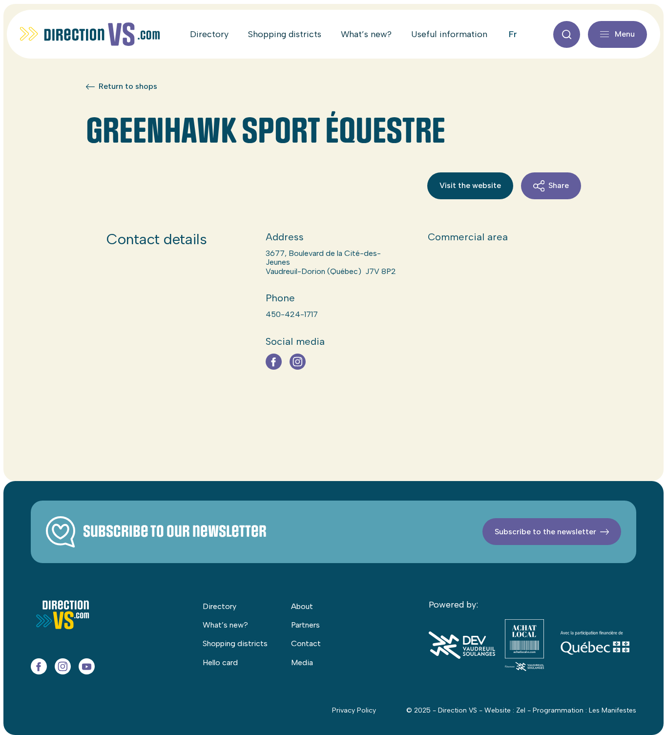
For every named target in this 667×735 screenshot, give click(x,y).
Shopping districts (284, 34)
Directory (209, 34)
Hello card (220, 662)
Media (302, 662)
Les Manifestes (612, 710)
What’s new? (366, 34)
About (302, 606)
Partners (305, 625)
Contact (306, 643)
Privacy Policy (354, 710)
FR (513, 34)
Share (558, 185)
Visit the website (470, 185)
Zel (520, 710)
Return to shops (128, 86)
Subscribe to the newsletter (545, 531)
